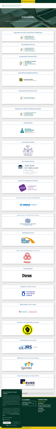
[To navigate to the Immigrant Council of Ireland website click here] (28, 292)
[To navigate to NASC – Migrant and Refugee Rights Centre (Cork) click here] (28, 256)
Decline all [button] (16, 422)
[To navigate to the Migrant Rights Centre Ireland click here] (28, 310)
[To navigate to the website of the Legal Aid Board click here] (28, 129)
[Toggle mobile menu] (53, 5)
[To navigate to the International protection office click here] (28, 62)
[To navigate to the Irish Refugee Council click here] (28, 238)
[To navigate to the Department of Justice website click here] (28, 36)
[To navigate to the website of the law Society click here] (28, 149)
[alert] (11, 408)
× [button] (20, 390)
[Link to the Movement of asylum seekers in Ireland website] (28, 328)
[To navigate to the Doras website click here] (28, 274)
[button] (11, 425)
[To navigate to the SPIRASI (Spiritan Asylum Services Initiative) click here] (28, 364)
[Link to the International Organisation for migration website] (28, 221)
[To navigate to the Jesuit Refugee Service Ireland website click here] (28, 346)
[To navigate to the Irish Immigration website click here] (28, 48)
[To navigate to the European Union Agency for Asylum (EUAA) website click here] (28, 381)
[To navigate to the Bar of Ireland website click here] (28, 168)
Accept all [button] (7, 422)
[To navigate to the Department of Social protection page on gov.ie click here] (28, 96)
